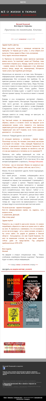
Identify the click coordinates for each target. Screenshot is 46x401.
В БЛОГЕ (29, 269)
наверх (18, 264)
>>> (33, 39)
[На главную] (19, 11)
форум (10, 397)
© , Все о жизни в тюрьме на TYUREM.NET (19, 384)
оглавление (22, 39)
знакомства (18, 397)
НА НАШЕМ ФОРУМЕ (17, 269)
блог (5, 397)
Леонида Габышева (36, 161)
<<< (12, 39)
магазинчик (38, 397)
